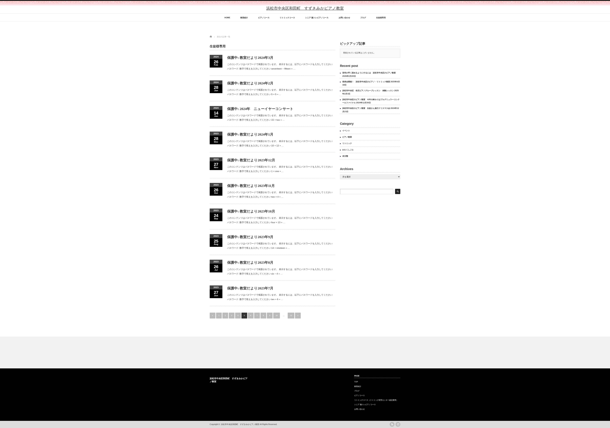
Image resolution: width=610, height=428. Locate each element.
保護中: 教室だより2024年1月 (250, 134)
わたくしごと (348, 150)
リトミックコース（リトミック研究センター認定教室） (376, 400)
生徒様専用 (381, 18)
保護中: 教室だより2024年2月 (250, 83)
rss (392, 424)
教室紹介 (244, 18)
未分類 (345, 156)
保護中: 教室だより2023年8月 (250, 262)
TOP (356, 382)
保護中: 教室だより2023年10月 (251, 211)
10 (277, 315)
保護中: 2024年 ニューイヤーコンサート (260, 109)
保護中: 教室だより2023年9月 (250, 237)
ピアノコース (264, 18)
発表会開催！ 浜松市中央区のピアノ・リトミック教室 (366, 82)
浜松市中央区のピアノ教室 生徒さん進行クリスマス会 (366, 108)
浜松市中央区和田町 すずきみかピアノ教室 (305, 8)
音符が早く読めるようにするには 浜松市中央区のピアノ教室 (369, 73)
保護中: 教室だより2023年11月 (251, 186)
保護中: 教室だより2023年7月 (250, 288)
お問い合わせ (344, 18)
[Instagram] (398, 424)
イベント (346, 131)
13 (291, 315)
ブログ (363, 18)
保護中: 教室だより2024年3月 (250, 58)
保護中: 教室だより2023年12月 (251, 160)
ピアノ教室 (347, 137)
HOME (227, 18)
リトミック (347, 143)
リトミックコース (287, 18)
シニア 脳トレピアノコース (317, 18)
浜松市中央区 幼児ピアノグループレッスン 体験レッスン (368, 90)
